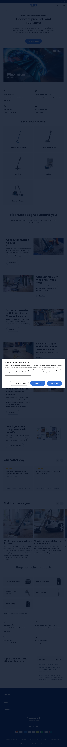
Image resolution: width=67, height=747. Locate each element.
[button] (58, 336)
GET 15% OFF (19, 392)
